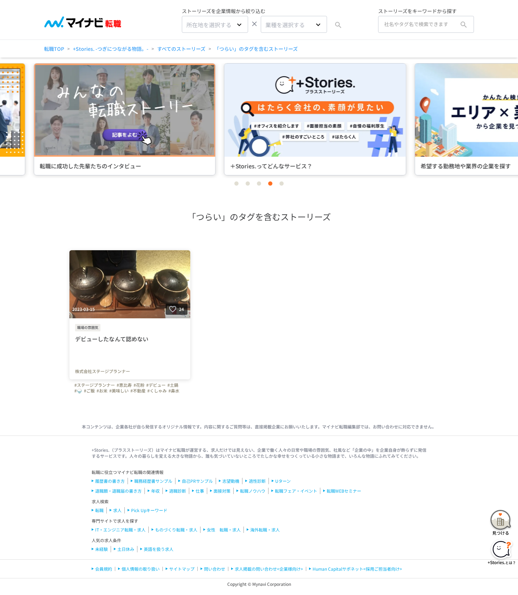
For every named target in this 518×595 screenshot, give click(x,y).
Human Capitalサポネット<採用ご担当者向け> (357, 569)
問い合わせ (214, 569)
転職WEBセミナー (344, 491)
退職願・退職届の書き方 (118, 491)
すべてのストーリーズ (181, 48)
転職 (99, 510)
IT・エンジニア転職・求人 (120, 530)
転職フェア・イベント (296, 491)
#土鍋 (172, 385)
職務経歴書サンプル (153, 481)
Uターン (283, 481)
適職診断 (177, 491)
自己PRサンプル (197, 481)
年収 (155, 491)
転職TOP (54, 48)
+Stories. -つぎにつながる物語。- (110, 48)
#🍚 (78, 390)
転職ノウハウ (252, 491)
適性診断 (257, 481)
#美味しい (119, 390)
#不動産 (138, 390)
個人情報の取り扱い (141, 569)
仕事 (200, 491)
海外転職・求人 (265, 530)
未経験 (101, 549)
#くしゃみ (157, 390)
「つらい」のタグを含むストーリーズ (256, 48)
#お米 (102, 390)
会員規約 (103, 569)
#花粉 (139, 385)
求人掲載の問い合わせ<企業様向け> (269, 569)
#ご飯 (89, 390)
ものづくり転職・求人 (176, 530)
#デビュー (156, 385)
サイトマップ (182, 569)
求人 (117, 510)
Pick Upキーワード (149, 510)
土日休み (125, 549)
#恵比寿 (124, 385)
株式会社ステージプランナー (102, 371)
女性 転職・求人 (224, 530)
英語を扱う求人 (158, 549)
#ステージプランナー (94, 385)
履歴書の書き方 (110, 481)
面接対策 (222, 491)
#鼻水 (173, 390)
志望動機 (230, 481)
